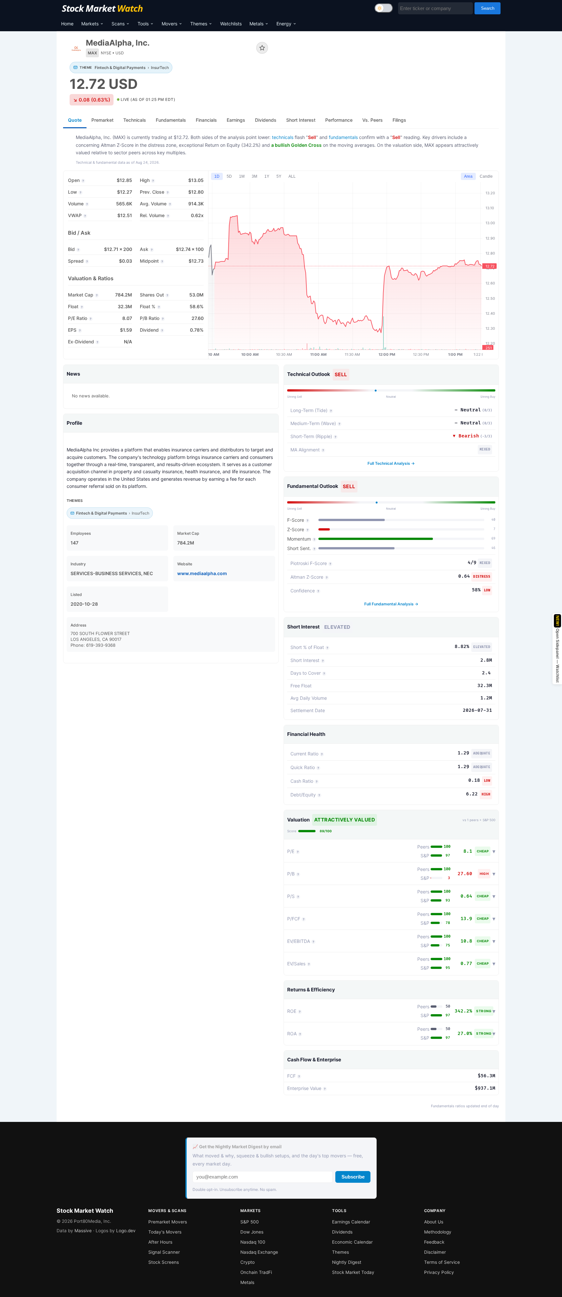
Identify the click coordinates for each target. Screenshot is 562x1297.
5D (229, 176)
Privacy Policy (439, 1272)
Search (487, 8)
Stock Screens (163, 1262)
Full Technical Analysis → (391, 463)
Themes (198, 23)
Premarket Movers (167, 1221)
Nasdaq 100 (252, 1242)
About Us (433, 1221)
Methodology (437, 1232)
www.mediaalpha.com (202, 573)
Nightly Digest (346, 1262)
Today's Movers (164, 1232)
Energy (283, 23)
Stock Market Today (353, 1272)
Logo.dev (126, 1230)
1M (242, 176)
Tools (143, 23)
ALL (292, 176)
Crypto (247, 1262)
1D (217, 176)
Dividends (342, 1232)
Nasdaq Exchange (259, 1252)
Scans (118, 23)
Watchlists (231, 23)
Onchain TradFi (256, 1272)
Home (67, 23)
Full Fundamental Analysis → (391, 603)
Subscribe (353, 1177)
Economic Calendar (352, 1242)
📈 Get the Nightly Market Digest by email (237, 1146)
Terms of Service (442, 1262)
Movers (169, 23)
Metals (256, 23)
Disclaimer (435, 1252)
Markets (90, 23)
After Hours (160, 1242)
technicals (282, 137)
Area (468, 176)
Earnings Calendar (351, 1221)
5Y (278, 176)
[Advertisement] (388, 60)
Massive (83, 1230)
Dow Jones (251, 1232)
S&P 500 (249, 1221)
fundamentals (343, 137)
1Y (266, 176)
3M (254, 176)
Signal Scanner (164, 1252)
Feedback (434, 1242)
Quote (75, 120)
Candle (486, 176)
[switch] (384, 8)
